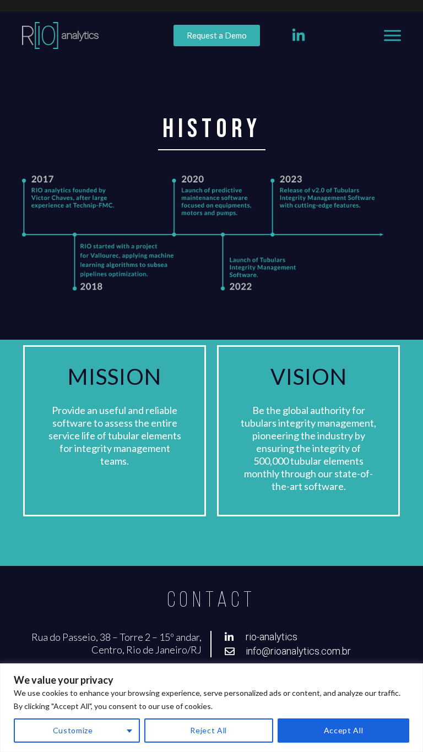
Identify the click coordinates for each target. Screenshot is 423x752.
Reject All (208, 730)
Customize (73, 730)
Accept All (344, 730)
